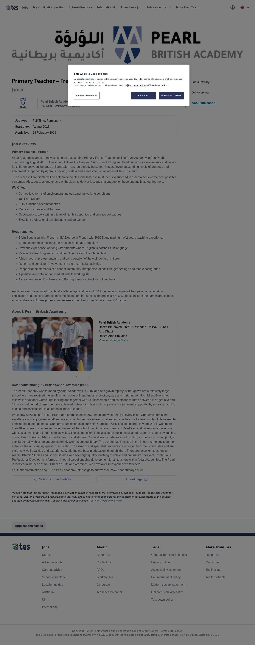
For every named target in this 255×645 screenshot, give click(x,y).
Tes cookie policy (136, 85)
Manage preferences (86, 95)
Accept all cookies (171, 95)
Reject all (143, 95)
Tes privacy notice (158, 85)
